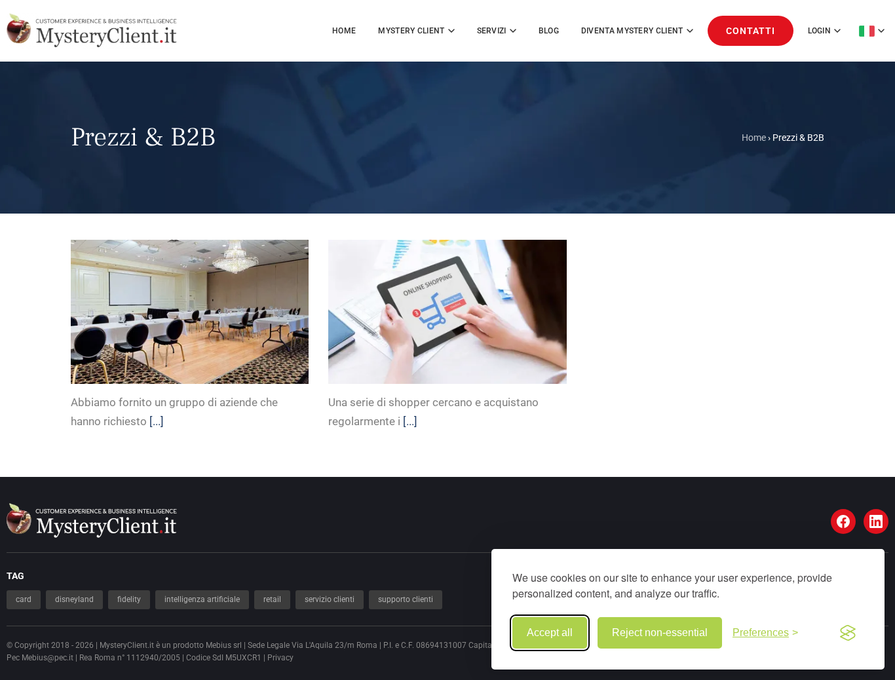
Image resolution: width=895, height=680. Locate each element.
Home (344, 30)
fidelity (129, 599)
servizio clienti (329, 599)
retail (272, 599)
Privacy (280, 657)
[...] (156, 421)
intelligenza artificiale (202, 599)
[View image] (207, 300)
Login (819, 30)
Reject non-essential (660, 632)
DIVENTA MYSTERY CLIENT (632, 30)
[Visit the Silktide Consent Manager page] (848, 633)
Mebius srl (224, 645)
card (23, 599)
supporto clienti (405, 599)
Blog (549, 30)
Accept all (550, 632)
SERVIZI (491, 30)
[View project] (172, 300)
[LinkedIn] (876, 521)
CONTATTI (750, 31)
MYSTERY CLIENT (411, 30)
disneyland (74, 599)
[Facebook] (843, 521)
